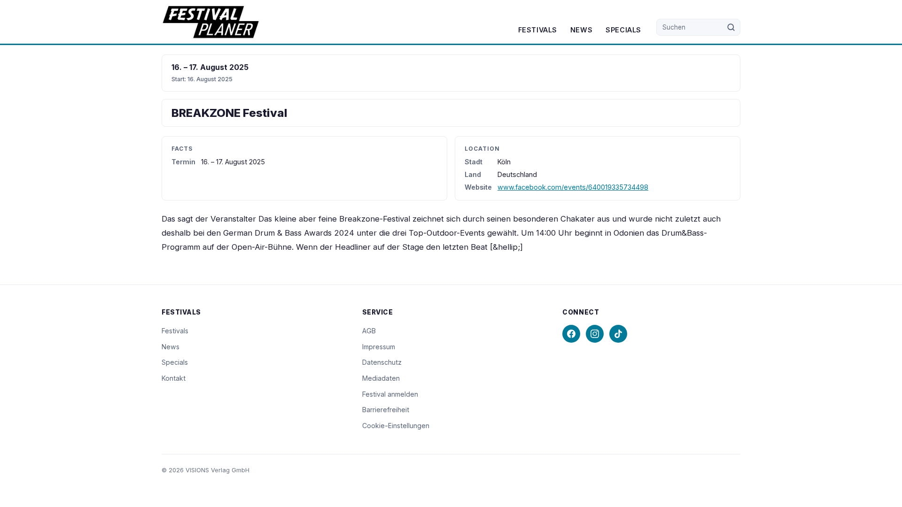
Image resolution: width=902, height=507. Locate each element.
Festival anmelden (390, 394)
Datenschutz (382, 362)
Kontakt (174, 378)
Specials (623, 30)
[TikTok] (618, 334)
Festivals (537, 30)
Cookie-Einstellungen (395, 426)
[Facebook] (571, 334)
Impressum (378, 347)
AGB (369, 331)
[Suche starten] (731, 27)
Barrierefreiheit (385, 410)
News (581, 30)
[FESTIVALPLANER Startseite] (211, 22)
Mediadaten (381, 378)
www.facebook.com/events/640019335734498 (573, 187)
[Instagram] (595, 334)
